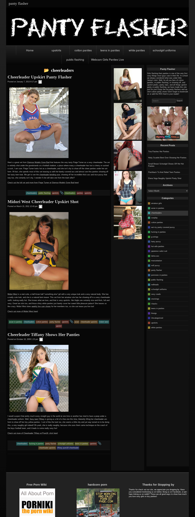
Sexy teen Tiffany (37, 419)
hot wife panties (157, 246)
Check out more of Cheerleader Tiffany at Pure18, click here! (33, 433)
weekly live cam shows (41, 306)
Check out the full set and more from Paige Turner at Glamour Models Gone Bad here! (43, 183)
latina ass (155, 256)
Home (30, 50)
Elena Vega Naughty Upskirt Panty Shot (164, 178)
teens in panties (110, 50)
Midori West (12, 294)
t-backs (154, 303)
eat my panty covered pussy (163, 227)
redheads (155, 284)
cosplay (154, 217)
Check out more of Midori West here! (23, 311)
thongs (154, 313)
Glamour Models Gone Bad (38, 162)
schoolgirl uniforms (164, 50)
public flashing (75, 59)
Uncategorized (157, 318)
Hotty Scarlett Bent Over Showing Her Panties (167, 158)
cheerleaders (156, 213)
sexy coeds (156, 294)
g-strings (154, 237)
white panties (137, 50)
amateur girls (156, 203)
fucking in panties (158, 232)
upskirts (56, 50)
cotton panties (83, 50)
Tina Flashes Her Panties (158, 151)
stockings (155, 299)
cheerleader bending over (49, 175)
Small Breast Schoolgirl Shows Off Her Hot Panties (166, 165)
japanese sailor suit (159, 251)
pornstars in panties (159, 275)
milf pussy (155, 265)
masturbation (156, 261)
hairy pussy (156, 241)
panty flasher (156, 270)
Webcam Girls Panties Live (107, 59)
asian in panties (157, 208)
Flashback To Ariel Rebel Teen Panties (164, 172)
